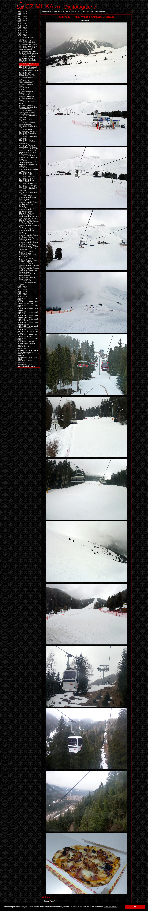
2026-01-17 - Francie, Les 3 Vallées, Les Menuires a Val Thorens (27, 331)
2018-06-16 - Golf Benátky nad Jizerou (28, 137)
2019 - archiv (22, 286)
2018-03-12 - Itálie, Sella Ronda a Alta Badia (27, 49)
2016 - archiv (22, 32)
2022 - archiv (22, 291)
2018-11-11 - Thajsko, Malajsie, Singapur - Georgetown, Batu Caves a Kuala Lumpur (28, 253)
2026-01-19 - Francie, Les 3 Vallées (27, 339)
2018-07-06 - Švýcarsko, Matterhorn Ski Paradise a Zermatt (28, 157)
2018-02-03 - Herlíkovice (27, 43)
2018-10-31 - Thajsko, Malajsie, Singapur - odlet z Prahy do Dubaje (28, 197)
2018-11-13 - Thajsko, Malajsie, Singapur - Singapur (29, 264)
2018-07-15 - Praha (25, 175)
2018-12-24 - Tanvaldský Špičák (27, 283)
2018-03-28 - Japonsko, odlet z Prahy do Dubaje (29, 71)
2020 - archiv (22, 288)
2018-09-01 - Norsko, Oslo (28, 185)
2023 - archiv (22, 293)
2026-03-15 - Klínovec (25, 342)
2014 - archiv (22, 29)
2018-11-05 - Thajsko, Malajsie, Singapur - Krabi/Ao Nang (29, 225)
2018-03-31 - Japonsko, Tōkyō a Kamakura (27, 82)
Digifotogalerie (80, 7)
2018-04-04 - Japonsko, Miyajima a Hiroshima (27, 95)
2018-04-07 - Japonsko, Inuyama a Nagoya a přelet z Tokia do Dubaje (29, 107)
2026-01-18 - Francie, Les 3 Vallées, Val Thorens (27, 335)
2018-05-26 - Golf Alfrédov (28, 131)
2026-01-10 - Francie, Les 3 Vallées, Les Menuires (27, 306)
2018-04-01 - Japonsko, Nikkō (27, 85)
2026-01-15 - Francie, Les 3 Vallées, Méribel (27, 323)
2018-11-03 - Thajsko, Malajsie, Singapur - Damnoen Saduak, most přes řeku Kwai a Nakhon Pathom (29, 215)
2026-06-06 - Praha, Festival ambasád (28, 354)
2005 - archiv (22, 13)
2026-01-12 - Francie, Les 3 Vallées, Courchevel (27, 313)
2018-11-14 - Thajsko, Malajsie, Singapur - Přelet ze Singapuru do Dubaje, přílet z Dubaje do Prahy (29, 269)
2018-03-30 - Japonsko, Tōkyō (27, 78)
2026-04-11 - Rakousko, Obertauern (26, 344)
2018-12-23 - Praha (25, 281)
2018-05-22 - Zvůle (25, 129)
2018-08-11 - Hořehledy (27, 176)
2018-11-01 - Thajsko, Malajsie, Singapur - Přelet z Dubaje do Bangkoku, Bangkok (28, 203)
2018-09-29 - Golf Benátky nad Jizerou (28, 193)
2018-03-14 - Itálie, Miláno (28, 55)
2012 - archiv (22, 25)
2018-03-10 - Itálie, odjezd (28, 44)
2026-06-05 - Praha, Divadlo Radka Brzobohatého (27, 351)
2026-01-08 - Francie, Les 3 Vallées (27, 299)
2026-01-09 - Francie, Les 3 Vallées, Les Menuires (27, 302)
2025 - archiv (22, 296)
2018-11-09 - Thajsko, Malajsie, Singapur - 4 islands (29, 241)
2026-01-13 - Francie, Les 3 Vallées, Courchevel (27, 316)
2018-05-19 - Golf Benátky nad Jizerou (28, 127)
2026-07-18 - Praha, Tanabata (24, 361)
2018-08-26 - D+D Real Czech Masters (26, 181)
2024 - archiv (22, 295)
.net (42, 6)
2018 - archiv (65, 11)
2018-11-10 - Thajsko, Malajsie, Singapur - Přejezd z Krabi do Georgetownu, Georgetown (28, 246)
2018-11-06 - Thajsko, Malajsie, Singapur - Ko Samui (27, 230)
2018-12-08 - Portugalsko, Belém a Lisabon (27, 275)
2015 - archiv (22, 30)
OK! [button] (135, 907)
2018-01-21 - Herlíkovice (27, 41)
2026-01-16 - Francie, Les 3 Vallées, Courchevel (27, 327)
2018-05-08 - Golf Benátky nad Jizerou (28, 116)
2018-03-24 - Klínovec (26, 69)
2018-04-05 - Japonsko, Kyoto (27, 99)
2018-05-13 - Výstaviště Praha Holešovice (27, 123)
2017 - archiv (22, 34)
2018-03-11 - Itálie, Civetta (28, 46)
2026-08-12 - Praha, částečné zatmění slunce (26, 365)
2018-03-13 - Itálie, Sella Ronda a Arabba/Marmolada (28, 52)
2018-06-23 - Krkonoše (26, 140)
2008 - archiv (22, 18)
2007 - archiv (22, 16)
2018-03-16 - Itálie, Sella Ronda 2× (27, 61)
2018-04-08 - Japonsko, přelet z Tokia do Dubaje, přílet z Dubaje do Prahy (27, 112)
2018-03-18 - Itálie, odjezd (28, 67)
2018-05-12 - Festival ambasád (26, 120)
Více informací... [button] (110, 907)
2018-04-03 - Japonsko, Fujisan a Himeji (27, 92)
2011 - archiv (22, 23)
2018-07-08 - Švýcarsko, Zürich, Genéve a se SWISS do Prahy (28, 169)
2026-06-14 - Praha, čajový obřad (27, 358)
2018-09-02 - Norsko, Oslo (28, 187)
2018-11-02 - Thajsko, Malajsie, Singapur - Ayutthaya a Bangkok (26, 209)
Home (44, 11)
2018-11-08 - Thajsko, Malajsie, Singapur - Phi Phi (28, 238)
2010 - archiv (22, 22)
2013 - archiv (22, 27)
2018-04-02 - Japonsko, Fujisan (27, 89)
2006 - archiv (22, 15)
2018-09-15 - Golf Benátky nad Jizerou (28, 189)
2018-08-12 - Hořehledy (27, 178)
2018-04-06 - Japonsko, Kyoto (27, 102)
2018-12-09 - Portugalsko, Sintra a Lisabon (27, 278)
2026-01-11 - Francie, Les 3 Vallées (27, 309)
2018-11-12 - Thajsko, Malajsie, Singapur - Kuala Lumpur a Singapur (28, 260)
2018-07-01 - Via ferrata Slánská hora (27, 142)
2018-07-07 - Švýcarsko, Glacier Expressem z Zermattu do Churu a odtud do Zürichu (28, 163)
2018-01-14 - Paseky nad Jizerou (27, 38)
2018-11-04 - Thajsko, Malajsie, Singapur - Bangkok (29, 221)
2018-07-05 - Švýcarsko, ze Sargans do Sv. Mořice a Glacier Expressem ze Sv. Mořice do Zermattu (28, 151)
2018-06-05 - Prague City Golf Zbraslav (27, 134)
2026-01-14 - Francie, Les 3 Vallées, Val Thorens (27, 320)
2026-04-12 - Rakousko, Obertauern (26, 348)
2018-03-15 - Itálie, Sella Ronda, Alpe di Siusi (27, 57)
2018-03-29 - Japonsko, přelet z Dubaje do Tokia (27, 75)
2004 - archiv (22, 11)
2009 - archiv (22, 20)
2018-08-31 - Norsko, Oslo (28, 183)
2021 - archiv (22, 289)
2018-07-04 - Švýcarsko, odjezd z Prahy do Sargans (28, 146)
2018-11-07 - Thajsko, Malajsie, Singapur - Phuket (28, 235)
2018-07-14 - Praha (25, 173)
